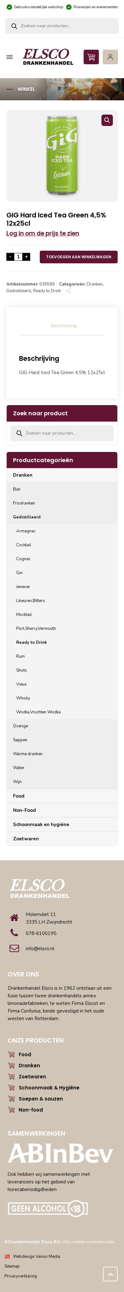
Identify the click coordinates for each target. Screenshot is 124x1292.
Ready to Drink (47, 291)
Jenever (23, 587)
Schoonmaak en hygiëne (41, 824)
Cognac (23, 559)
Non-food (31, 1110)
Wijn (17, 782)
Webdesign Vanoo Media (36, 1256)
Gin (19, 573)
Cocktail (23, 545)
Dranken (94, 284)
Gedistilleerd (18, 291)
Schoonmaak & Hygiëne (49, 1087)
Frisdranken (24, 503)
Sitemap (12, 1266)
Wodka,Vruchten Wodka (38, 712)
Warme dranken (28, 754)
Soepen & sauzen (41, 1098)
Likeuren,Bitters (30, 601)
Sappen (20, 740)
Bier (17, 489)
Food (18, 796)
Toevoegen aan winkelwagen (78, 257)
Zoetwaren (26, 839)
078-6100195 (41, 933)
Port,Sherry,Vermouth (36, 628)
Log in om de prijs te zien (42, 233)
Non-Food (24, 810)
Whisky (23, 698)
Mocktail (24, 615)
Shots (21, 670)
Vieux (21, 684)
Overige (20, 726)
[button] (107, 120)
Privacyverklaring (20, 1276)
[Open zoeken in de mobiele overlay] (62, 26)
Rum (20, 656)
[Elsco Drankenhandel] (61, 57)
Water (18, 768)
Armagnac (26, 531)
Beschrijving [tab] (64, 326)
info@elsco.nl (40, 948)
